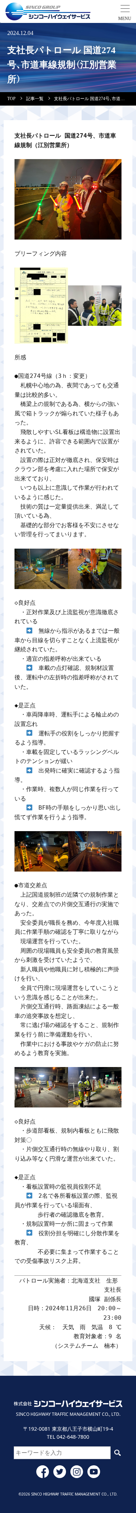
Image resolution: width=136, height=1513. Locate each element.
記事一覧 (35, 98)
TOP (11, 98)
